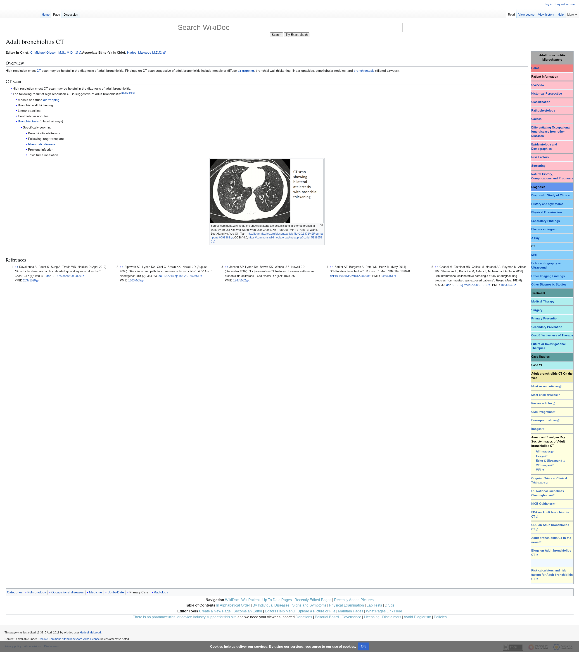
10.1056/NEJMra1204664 (351, 276)
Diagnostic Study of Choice (550, 195)
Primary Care (138, 592)
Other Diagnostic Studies (548, 284)
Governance (351, 617)
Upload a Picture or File (316, 611)
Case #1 (536, 365)
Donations (304, 617)
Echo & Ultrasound (549, 460)
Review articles (541, 403)
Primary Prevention (544, 318)
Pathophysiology (543, 110)
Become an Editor (247, 611)
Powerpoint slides (544, 420)
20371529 (29, 280)
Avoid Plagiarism (417, 617)
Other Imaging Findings (548, 276)
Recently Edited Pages (312, 600)
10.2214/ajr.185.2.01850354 (181, 276)
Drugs (389, 605)
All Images (543, 451)
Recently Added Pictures (354, 600)
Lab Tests (374, 605)
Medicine (95, 592)
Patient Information (544, 76)
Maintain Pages (350, 611)
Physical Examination (546, 212)
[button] (572, 13)
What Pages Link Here (384, 611)
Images (536, 429)
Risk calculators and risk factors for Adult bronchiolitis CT (552, 575)
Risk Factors (540, 157)
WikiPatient (250, 600)
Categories (15, 592)
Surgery (536, 310)
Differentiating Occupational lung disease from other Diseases (550, 132)
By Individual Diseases (271, 605)
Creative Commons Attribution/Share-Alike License (69, 639)
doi (48, 276)
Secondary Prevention (546, 327)
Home (535, 68)
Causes (536, 119)
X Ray (535, 238)
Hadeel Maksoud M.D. (143, 52)
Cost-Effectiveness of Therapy (552, 335)
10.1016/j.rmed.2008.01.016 (469, 285)
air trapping (246, 70)
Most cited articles (544, 395)
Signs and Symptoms (309, 605)
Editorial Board (327, 617)
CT (39, 70)
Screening (538, 165)
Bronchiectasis (28, 121)
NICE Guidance (542, 503)
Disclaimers (391, 617)
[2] (161, 52)
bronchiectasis (364, 70)
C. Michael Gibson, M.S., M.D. (52, 52)
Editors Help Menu (280, 611)
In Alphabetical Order (233, 605)
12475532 (239, 280)
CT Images (543, 465)
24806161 (387, 276)
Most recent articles (545, 386)
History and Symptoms (547, 204)
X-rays (540, 456)
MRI (534, 255)
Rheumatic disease (41, 144)
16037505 (134, 280)
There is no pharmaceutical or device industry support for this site (185, 617)
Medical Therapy (542, 301)
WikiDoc (232, 600)
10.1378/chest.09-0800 (66, 276)
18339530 (507, 285)
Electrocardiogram (544, 229)
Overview (537, 85)
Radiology (161, 592)
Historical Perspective (546, 93)
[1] (76, 52)
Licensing (372, 617)
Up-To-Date (115, 592)
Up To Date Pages (277, 600)
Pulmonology (36, 592)
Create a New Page (215, 611)
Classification (540, 102)
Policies (440, 617)
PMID (18, 280)
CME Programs (542, 412)
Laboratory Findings (545, 221)
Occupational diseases (67, 592)
